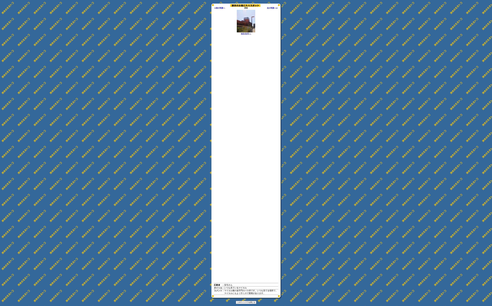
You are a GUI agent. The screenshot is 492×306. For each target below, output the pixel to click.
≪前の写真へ (219, 8)
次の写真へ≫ (272, 8)
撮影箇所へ (246, 34)
